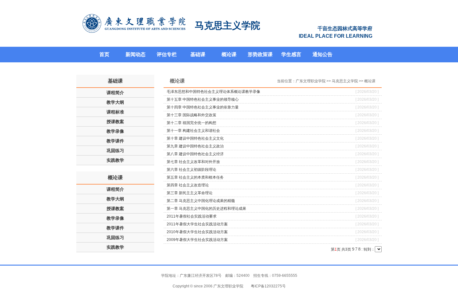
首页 (104, 54)
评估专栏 (167, 54)
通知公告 (322, 54)
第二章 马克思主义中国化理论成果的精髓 (201, 201)
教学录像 (115, 131)
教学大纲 (115, 102)
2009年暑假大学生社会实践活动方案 (197, 240)
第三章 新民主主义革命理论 (189, 193)
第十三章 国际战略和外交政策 (191, 115)
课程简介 (115, 92)
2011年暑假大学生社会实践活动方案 (197, 224)
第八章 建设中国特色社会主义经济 (195, 154)
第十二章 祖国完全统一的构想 (191, 123)
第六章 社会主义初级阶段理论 (191, 169)
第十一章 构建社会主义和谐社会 (193, 130)
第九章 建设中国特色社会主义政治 (195, 146)
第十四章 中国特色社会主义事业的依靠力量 (203, 107)
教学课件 (115, 140)
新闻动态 (136, 54)
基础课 (197, 54)
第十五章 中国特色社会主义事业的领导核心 (203, 99)
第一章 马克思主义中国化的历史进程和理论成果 (206, 208)
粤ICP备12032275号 (268, 286)
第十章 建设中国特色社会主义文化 (195, 138)
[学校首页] (134, 23)
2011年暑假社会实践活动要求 (192, 216)
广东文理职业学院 (311, 81)
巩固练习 (115, 150)
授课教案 (115, 121)
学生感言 (291, 54)
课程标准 (115, 111)
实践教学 (115, 160)
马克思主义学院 (345, 81)
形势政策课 (260, 54)
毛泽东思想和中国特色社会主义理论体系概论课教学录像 (213, 91)
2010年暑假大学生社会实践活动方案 (197, 232)
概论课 (229, 54)
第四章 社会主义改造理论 (188, 185)
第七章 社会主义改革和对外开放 (193, 162)
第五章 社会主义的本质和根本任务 (195, 177)
